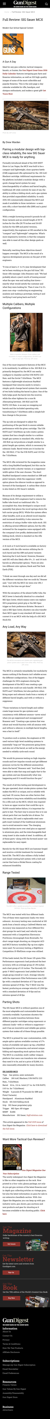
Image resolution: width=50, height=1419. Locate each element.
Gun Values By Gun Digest (14, 1389)
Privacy (6, 1340)
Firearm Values (10, 1385)
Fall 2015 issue (34, 1122)
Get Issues (11, 1244)
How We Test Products (13, 1348)
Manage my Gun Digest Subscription (19, 1365)
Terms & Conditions (11, 1344)
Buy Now (11, 1298)
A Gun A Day (9, 61)
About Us (7, 1331)
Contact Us (7, 1335)
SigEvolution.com (35, 1115)
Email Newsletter (10, 1369)
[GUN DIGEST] (25, 4)
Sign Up (11, 1272)
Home (6, 12)
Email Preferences (11, 1373)
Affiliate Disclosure (11, 1352)
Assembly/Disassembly (13, 1393)
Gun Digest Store (10, 1397)
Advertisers (8, 1410)
